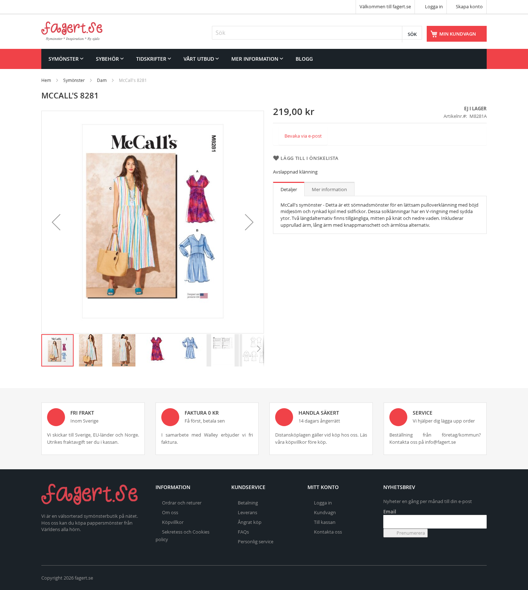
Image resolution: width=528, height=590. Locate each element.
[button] (56, 222)
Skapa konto (469, 6)
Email (389, 511)
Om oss (170, 512)
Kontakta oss (328, 532)
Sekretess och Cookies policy (182, 536)
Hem (46, 80)
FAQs (243, 532)
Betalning (248, 502)
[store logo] (71, 31)
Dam (102, 80)
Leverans (247, 512)
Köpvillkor (173, 522)
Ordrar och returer (182, 502)
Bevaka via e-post (303, 136)
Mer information (329, 189)
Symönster (74, 80)
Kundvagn (325, 512)
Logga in (433, 6)
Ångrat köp (249, 522)
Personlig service (255, 541)
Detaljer (289, 189)
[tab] (289, 189)
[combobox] (317, 33)
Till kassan (324, 522)
